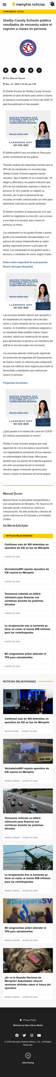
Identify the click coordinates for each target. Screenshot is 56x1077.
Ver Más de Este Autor (15, 525)
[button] (4, 4)
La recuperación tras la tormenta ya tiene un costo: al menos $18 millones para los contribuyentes (27, 629)
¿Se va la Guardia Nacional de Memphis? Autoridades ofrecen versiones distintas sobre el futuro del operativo (28, 983)
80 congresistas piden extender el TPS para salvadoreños (25, 655)
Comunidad (9, 11)
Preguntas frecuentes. (15, 383)
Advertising (28, 1062)
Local (20, 11)
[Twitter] (24, 1035)
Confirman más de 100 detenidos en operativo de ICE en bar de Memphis (27, 546)
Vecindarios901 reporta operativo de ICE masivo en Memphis (27, 570)
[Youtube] (39, 1035)
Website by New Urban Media (28, 1025)
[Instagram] (31, 1035)
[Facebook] (17, 1035)
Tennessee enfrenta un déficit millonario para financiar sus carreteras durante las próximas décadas (24, 599)
